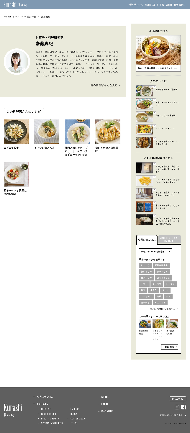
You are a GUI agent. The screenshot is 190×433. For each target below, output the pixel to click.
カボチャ (145, 302)
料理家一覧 (30, 16)
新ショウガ (146, 271)
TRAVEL (74, 423)
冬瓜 (159, 296)
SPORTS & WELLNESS (52, 423)
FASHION (75, 409)
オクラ (153, 290)
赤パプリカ (162, 271)
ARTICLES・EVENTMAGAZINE (169, 239)
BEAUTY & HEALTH (50, 418)
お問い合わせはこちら (172, 415)
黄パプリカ (146, 278)
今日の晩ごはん (135, 4)
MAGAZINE (179, 4)
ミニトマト (160, 302)
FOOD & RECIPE (48, 413)
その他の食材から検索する (162, 309)
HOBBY (74, 413)
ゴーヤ (165, 290)
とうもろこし (163, 278)
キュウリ (157, 284)
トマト (144, 284)
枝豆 (143, 290)
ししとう (145, 265)
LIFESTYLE (46, 409)
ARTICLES (150, 4)
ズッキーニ (146, 296)
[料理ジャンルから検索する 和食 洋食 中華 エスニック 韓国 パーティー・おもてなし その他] (155, 251)
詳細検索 (169, 347)
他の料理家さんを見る (104, 85)
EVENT (169, 4)
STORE (160, 4)
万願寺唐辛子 (161, 265)
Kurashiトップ (11, 16)
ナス (168, 296)
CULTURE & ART (78, 418)
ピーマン (170, 284)
